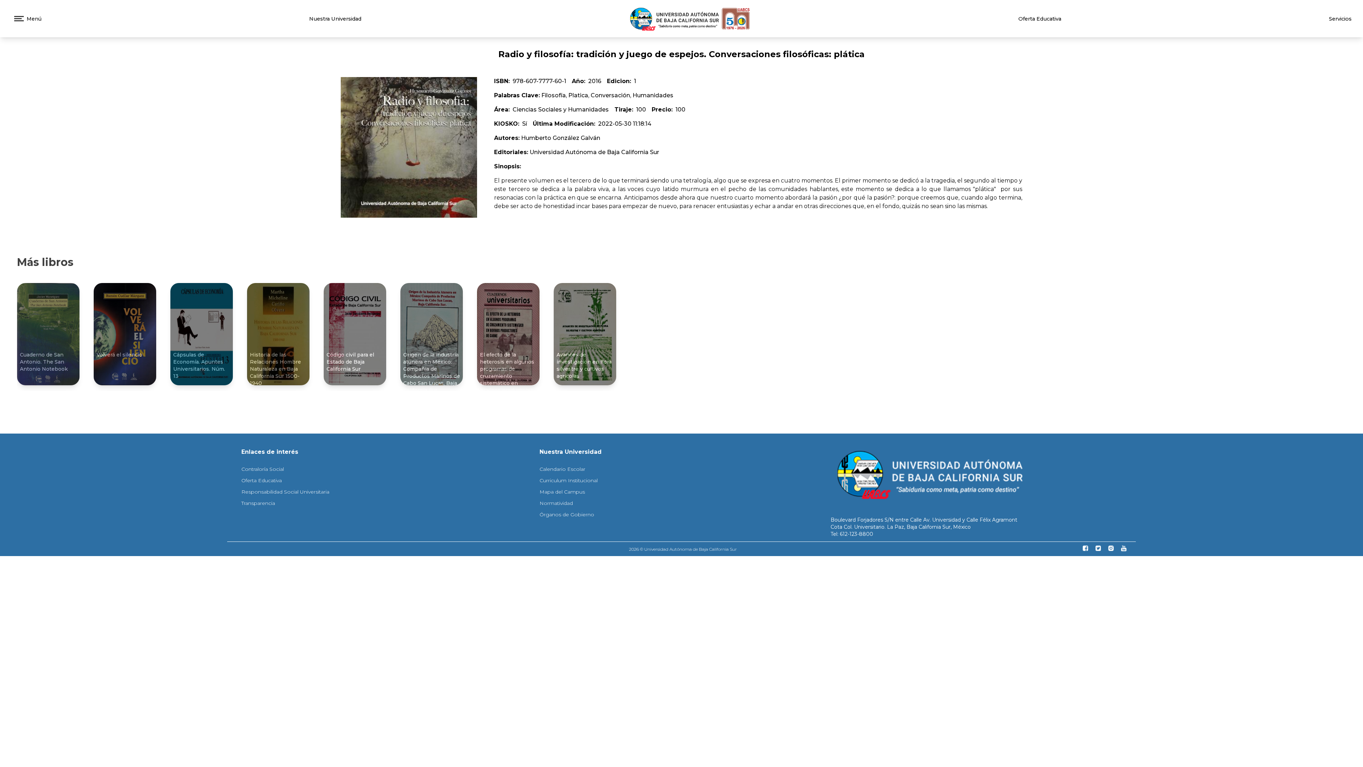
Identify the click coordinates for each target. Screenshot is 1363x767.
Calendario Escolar (562, 469)
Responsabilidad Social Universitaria (285, 492)
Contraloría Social (262, 469)
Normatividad (556, 503)
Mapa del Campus (562, 492)
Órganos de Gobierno (567, 514)
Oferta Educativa (1039, 19)
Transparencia (258, 503)
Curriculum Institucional (569, 480)
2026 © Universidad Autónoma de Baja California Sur (683, 549)
